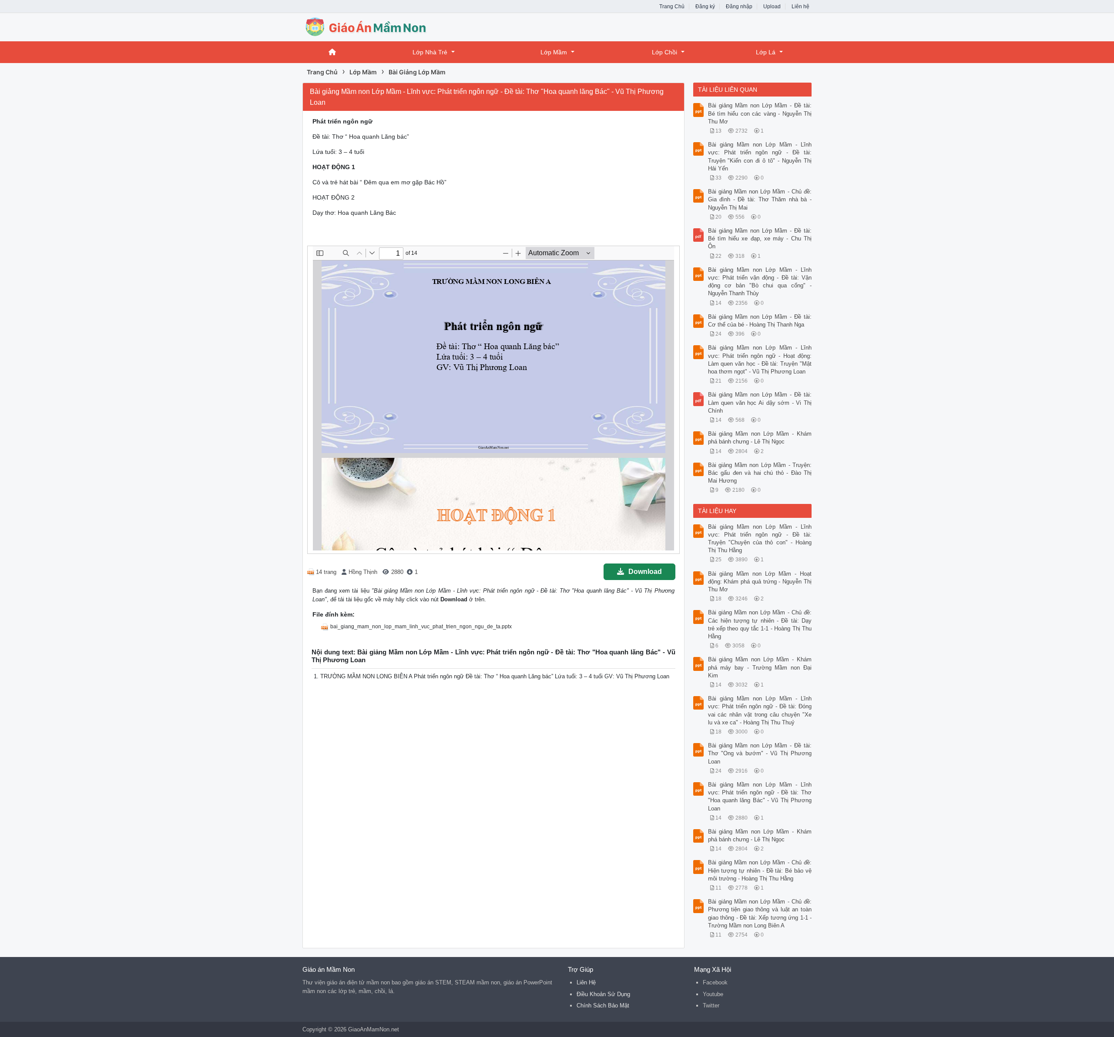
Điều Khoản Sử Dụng (603, 994)
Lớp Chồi (664, 52)
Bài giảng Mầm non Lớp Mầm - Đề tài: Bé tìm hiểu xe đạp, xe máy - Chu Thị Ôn (760, 238)
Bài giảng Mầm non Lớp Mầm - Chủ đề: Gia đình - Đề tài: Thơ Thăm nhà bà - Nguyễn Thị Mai (760, 199)
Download (645, 571)
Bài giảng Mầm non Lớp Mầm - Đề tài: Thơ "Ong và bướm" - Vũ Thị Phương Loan (760, 753)
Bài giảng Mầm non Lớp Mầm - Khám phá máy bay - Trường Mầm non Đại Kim (760, 667)
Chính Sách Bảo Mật (603, 1005)
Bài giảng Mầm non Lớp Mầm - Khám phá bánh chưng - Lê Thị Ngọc (760, 437)
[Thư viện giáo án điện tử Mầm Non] (372, 26)
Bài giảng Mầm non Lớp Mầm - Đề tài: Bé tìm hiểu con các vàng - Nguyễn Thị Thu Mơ (760, 113)
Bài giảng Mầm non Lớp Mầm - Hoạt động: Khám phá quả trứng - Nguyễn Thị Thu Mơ (760, 581)
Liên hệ (800, 6)
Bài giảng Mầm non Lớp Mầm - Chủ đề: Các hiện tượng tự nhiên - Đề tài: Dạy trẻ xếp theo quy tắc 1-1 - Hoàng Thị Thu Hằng (760, 624)
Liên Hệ (586, 982)
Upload (772, 6)
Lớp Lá (765, 52)
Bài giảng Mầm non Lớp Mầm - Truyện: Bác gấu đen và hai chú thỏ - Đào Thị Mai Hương (760, 473)
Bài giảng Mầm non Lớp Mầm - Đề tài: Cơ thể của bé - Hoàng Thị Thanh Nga (760, 320)
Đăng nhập (739, 6)
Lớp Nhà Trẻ (430, 52)
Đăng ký (705, 6)
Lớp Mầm (553, 52)
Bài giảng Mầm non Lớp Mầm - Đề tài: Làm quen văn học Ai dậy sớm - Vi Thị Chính (760, 402)
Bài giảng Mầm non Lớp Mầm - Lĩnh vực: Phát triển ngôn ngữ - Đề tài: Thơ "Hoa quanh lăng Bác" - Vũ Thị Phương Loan (760, 796)
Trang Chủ (672, 6)
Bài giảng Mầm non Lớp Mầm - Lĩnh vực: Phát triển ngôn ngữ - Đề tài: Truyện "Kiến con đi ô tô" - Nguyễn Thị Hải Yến (760, 156)
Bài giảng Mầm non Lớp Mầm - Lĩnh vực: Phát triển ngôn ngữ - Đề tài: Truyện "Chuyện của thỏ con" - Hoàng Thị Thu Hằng (760, 539)
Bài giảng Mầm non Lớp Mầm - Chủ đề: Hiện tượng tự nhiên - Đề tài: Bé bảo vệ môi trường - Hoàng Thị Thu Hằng (760, 870)
